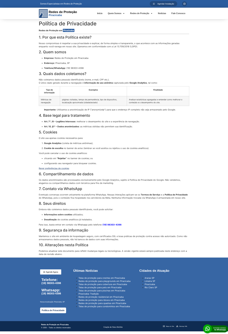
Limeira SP (150, 281)
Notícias (162, 13)
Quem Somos (114, 13)
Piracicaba (68, 30)
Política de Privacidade (53, 310)
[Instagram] (184, 3)
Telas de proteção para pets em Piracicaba (100, 287)
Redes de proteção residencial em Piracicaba (101, 297)
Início (100, 13)
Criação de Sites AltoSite (113, 327)
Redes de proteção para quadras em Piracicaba (102, 303)
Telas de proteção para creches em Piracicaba (102, 278)
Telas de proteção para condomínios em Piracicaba (104, 306)
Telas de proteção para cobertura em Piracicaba (103, 284)
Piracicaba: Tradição (89, 293)
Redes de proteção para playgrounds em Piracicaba (104, 281)
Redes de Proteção (139, 13)
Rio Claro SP (151, 287)
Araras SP (149, 278)
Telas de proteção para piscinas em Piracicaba (102, 290)
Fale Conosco (178, 13)
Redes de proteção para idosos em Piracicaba (102, 300)
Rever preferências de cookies (54, 168)
